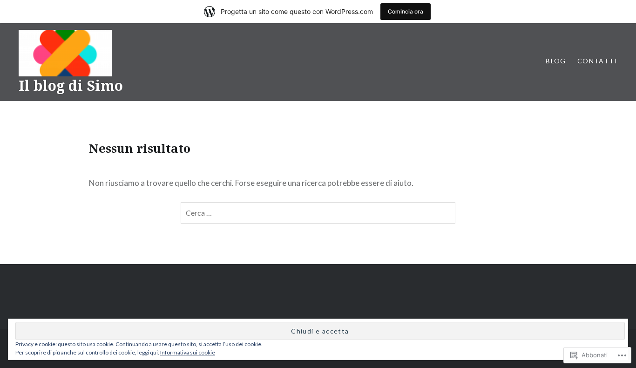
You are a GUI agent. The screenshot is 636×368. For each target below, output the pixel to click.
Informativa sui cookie (187, 352)
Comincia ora (405, 11)
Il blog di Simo (71, 85)
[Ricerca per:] (318, 213)
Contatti (597, 61)
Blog (556, 61)
